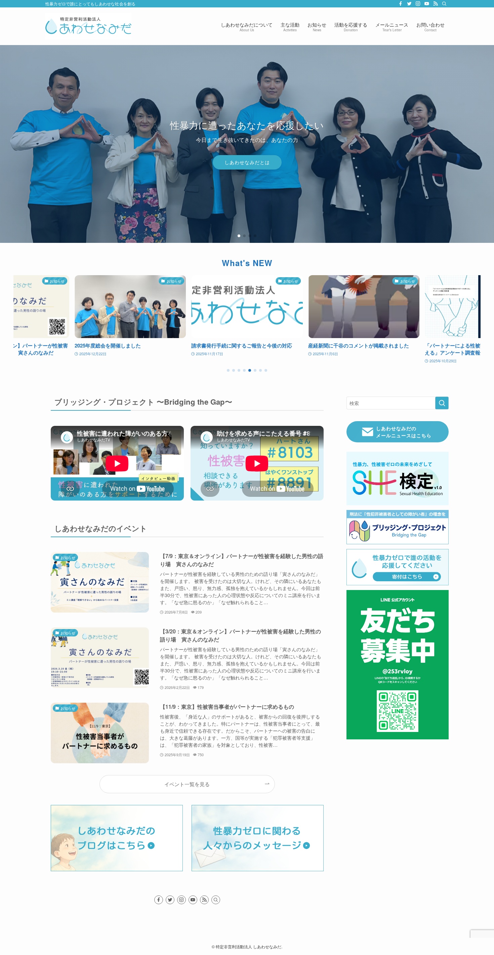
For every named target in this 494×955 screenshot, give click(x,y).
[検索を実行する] (442, 403)
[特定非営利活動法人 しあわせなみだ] (88, 26)
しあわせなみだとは (247, 162)
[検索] (444, 3)
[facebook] (400, 3)
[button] (239, 235)
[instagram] (418, 3)
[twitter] (409, 3)
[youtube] (426, 3)
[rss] (435, 3)
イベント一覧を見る (187, 783)
